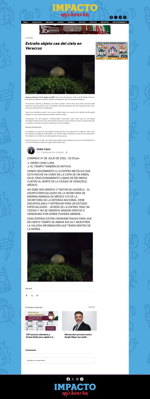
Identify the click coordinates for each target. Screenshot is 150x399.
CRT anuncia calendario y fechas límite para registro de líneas (40, 335)
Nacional (28, 288)
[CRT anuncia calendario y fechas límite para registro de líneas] (40, 321)
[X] (72, 380)
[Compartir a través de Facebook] (26, 295)
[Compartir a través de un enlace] (37, 295)
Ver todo (92, 307)
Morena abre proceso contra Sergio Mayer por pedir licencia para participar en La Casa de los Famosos (78, 335)
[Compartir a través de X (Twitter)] (32, 295)
